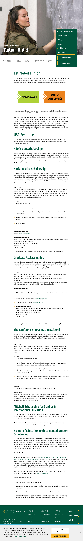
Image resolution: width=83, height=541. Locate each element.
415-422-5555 (7, 523)
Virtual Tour (58, 518)
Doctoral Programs (27, 61)
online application (24, 233)
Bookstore (44, 518)
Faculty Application (42, 299)
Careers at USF (31, 514)
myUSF (71, 524)
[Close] (80, 533)
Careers (59, 44)
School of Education (9, 61)
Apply (71, 511)
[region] (41, 533)
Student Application (38, 302)
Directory (30, 521)
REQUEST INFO (66, 58)
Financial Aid (29, 96)
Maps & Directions (59, 514)
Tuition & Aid (63, 48)
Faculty (59, 40)
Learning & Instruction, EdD (40, 61)
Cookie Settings (60, 530)
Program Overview (62, 36)
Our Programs (19, 61)
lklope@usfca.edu (42, 473)
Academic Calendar (46, 514)
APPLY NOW (66, 63)
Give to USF (73, 516)
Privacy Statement (19, 536)
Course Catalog (45, 521)
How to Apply (61, 52)
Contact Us (30, 518)
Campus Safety (58, 521)
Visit (71, 520)
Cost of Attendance (55, 96)
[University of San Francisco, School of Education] (21, 512)
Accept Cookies (60, 536)
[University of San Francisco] (13, 511)
